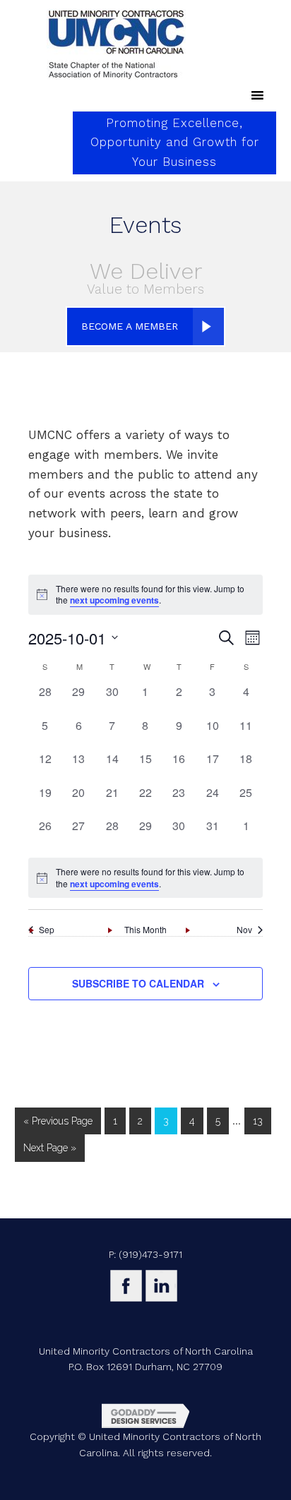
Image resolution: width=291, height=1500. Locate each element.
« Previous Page (58, 1121)
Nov (244, 929)
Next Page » (49, 1147)
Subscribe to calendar (138, 983)
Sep (46, 929)
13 (258, 1121)
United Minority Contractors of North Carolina (117, 44)
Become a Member (129, 326)
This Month (145, 929)
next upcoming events (114, 600)
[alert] (145, 878)
